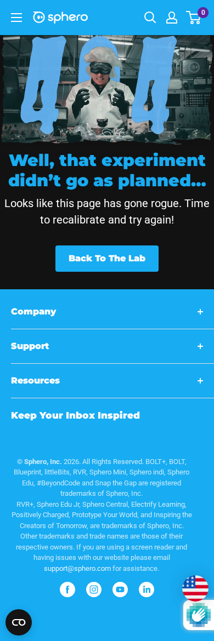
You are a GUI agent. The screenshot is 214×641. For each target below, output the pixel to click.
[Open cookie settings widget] (18, 622)
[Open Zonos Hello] (190, 583)
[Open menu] (16, 17)
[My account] (171, 18)
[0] (194, 17)
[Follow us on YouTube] (120, 589)
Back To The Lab (107, 258)
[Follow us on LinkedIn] (146, 589)
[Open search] (150, 18)
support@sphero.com (77, 568)
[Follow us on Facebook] (67, 589)
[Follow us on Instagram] (94, 589)
